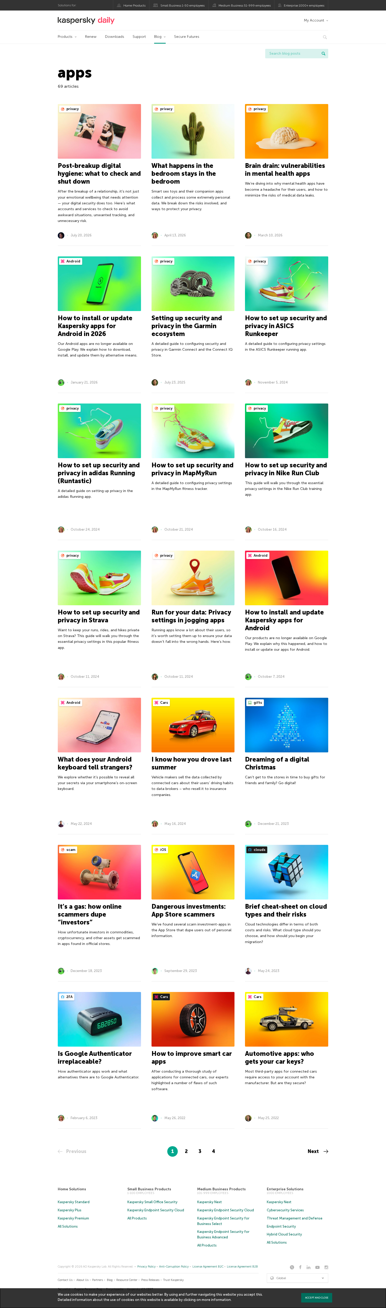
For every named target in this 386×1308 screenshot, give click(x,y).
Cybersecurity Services (285, 1210)
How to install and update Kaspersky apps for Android (284, 620)
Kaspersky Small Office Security (152, 1202)
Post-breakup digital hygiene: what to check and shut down (99, 173)
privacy (72, 109)
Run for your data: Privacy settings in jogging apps (191, 616)
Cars (163, 703)
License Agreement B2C (207, 1266)
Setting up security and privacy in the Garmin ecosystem (187, 326)
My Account (314, 20)
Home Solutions (72, 1189)
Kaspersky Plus (69, 1210)
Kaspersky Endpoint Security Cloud (155, 1210)
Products (65, 36)
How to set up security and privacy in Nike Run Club (286, 469)
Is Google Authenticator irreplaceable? (95, 1057)
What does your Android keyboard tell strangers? (95, 763)
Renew (91, 36)
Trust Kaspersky (173, 1280)
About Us (82, 1280)
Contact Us (65, 1280)
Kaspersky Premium (73, 1218)
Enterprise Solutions (285, 1189)
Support (139, 36)
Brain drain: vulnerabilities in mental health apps (285, 169)
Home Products (134, 5)
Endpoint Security (281, 1226)
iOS (162, 850)
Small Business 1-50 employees (182, 5)
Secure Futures (186, 36)
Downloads (114, 36)
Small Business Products (149, 1189)
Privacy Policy (146, 1266)
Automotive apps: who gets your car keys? (279, 1057)
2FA (69, 997)
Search (323, 53)
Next (314, 1151)
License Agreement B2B (242, 1266)
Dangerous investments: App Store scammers (189, 910)
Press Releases (150, 1280)
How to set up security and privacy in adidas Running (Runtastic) (99, 473)
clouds (259, 850)
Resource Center (126, 1280)
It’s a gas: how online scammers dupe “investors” (90, 914)
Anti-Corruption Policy (174, 1266)
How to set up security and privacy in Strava (99, 616)
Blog (157, 36)
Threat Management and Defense (294, 1218)
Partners (97, 1280)
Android (73, 261)
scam (70, 850)
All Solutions (68, 1226)
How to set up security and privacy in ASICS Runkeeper (286, 326)
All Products (137, 1218)
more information (216, 1300)
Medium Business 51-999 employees (244, 5)
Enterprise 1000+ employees (304, 5)
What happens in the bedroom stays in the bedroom (184, 173)
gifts (257, 703)
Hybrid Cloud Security (284, 1234)
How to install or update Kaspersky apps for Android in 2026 (95, 326)
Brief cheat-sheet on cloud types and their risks (286, 910)
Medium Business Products (221, 1189)
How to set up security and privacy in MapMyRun (192, 469)
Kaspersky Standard (74, 1202)
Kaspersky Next (209, 1202)
